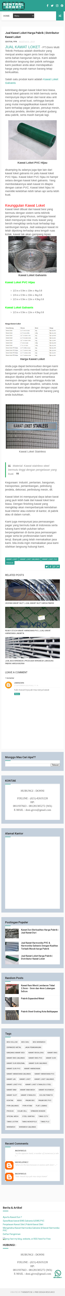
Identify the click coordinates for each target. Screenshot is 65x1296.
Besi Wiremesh (39, 1042)
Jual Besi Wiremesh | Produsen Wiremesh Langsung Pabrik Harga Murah (29, 662)
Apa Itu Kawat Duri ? (12, 1217)
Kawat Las (11, 1079)
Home (6, 16)
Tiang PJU (45, 1122)
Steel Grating (28, 1116)
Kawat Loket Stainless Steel (38, 1085)
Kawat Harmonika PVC (44, 1074)
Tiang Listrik (12, 1122)
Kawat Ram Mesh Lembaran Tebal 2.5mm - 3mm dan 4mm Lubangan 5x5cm (38, 988)
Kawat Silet (12, 1095)
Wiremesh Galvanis (27, 1127)
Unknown (19, 683)
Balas (17, 694)
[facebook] (47, 5)
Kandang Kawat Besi (16, 1053)
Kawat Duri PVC (13, 1069)
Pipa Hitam (27, 1106)
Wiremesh (11, 1127)
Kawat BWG (52, 1053)
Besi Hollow (12, 1042)
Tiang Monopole (29, 1122)
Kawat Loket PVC (49, 559)
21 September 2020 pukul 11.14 (26, 685)
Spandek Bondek (38, 1111)
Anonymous (20, 1151)
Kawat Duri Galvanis (38, 1063)
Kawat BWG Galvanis (16, 1058)
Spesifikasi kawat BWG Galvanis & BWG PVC (23, 1221)
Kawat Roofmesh (46, 1090)
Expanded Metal (14, 1047)
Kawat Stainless (28, 1095)
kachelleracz (21, 1162)
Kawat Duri (51, 1058)
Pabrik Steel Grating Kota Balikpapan (39, 1011)
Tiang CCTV (43, 1116)
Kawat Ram (11, 1090)
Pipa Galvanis (13, 1106)
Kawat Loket (12, 559)
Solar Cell (22, 1111)
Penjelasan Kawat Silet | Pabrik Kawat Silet (23, 1224)
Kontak (10, 1100)
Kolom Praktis (46, 1095)
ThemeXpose (26, 1292)
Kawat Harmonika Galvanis (19, 1074)
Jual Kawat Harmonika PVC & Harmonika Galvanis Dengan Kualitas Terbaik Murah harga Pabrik (39, 946)
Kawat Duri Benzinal (16, 1063)
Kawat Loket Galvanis (30, 559)
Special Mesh (12, 1116)
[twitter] (52, 5)
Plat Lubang (41, 1106)
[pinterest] (62, 5)
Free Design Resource (45, 1292)
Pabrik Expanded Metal (32, 998)
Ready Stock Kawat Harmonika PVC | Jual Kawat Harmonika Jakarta (28, 632)
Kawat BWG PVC (35, 1058)
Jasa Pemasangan (33, 1047)
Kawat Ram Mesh (27, 1090)
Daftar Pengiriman (12, 1234)
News (19, 1100)
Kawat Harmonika (32, 1069)
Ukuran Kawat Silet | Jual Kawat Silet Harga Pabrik (29, 603)
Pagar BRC (30, 1100)
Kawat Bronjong (36, 1053)
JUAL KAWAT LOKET (22, 47)
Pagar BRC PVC (44, 1100)
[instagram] (57, 5)
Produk (9, 563)
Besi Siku (25, 1042)
